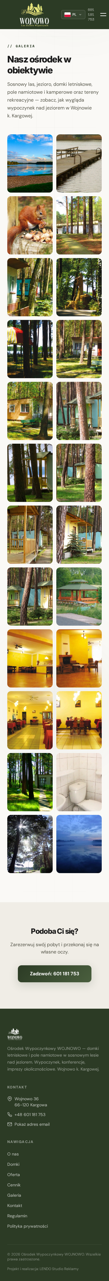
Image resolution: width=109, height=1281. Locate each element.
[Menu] (103, 14)
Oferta (13, 1174)
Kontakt (14, 1205)
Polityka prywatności (27, 1226)
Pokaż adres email (32, 1124)
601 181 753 (91, 14)
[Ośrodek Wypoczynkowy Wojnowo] (34, 14)
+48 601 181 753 (30, 1114)
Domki (13, 1164)
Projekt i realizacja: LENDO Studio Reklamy (43, 1268)
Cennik (14, 1185)
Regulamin (17, 1216)
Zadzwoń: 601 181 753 (54, 973)
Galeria (14, 1195)
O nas (13, 1154)
